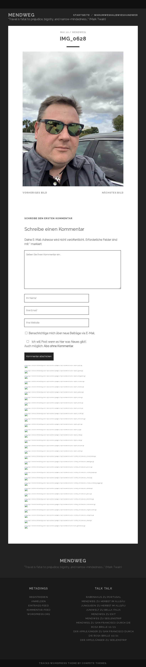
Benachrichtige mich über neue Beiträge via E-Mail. (62, 333)
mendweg (79, 32)
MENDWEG (21, 15)
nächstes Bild (113, 192)
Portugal (114, 597)
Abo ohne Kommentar (58, 346)
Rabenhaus (94, 597)
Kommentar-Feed (39, 610)
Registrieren (38, 597)
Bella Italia (112, 610)
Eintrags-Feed (38, 605)
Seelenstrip (113, 618)
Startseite (81, 15)
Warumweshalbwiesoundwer (116, 15)
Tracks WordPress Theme (58, 663)
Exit (113, 614)
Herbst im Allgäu (113, 601)
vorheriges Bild (35, 192)
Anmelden (38, 601)
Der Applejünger (85, 631)
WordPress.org (38, 614)
